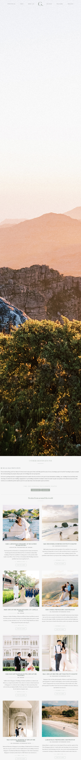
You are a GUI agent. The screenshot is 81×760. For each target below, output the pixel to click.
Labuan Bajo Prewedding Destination (60, 740)
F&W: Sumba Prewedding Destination (60, 609)
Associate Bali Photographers (17, 547)
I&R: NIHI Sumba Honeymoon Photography (60, 544)
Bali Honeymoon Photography (60, 546)
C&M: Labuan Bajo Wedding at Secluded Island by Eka (21, 544)
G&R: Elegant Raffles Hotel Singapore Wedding (21, 674)
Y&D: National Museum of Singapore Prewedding (21, 740)
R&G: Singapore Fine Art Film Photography (60, 674)
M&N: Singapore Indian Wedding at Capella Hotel (21, 610)
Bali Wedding (29, 547)
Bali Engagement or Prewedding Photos (60, 611)
